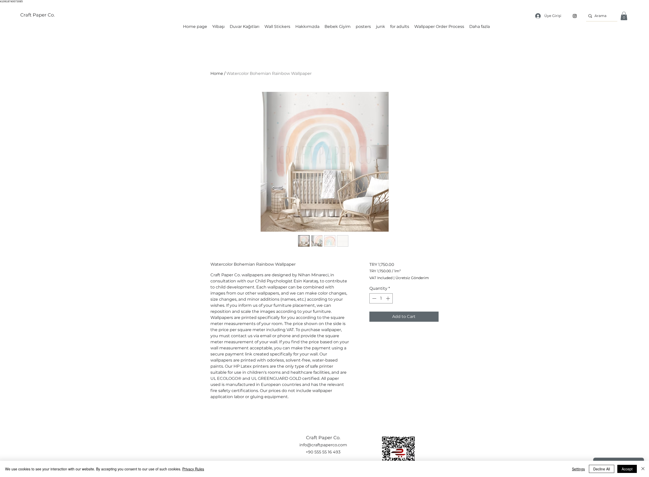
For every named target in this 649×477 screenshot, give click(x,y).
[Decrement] (373, 298)
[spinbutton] (381, 298)
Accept (627, 468)
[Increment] (388, 298)
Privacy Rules (193, 468)
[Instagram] (574, 16)
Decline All (601, 468)
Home (216, 73)
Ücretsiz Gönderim (412, 278)
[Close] (643, 469)
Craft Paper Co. (37, 15)
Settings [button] (578, 468)
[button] (623, 16)
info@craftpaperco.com (323, 444)
